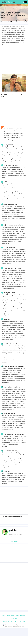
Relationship (5, 21)
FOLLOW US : (5, 621)
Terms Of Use (10, 615)
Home (3, 615)
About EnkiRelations (21, 615)
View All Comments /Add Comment (14, 522)
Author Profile (13, 541)
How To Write (14, 618)
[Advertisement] (14, 60)
